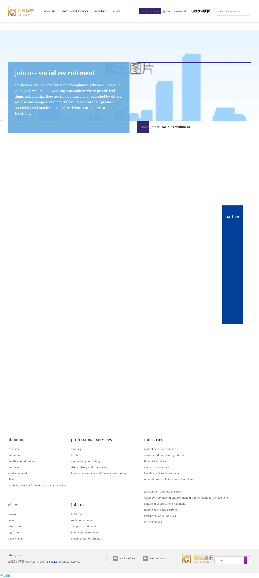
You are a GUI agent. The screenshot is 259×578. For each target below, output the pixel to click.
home (145, 127)
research (13, 514)
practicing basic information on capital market (37, 485)
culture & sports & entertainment (165, 503)
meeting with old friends (86, 538)
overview (13, 449)
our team (13, 467)
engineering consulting (85, 461)
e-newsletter (15, 538)
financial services (155, 461)
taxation (76, 455)
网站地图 (5, 575)
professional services (91, 439)
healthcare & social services (161, 473)
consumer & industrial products (164, 455)
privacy (12, 555)
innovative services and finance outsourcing (99, 473)
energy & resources (156, 467)
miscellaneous (153, 522)
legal (19, 555)
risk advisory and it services (88, 467)
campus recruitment (83, 526)
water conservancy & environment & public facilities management (186, 497)
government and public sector (163, 491)
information (15, 526)
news (11, 520)
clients (12, 479)
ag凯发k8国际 (200, 11)
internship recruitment (85, 532)
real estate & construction (160, 449)
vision (14, 504)
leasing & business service (160, 509)
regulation (14, 532)
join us (155, 127)
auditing (76, 449)
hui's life (76, 514)
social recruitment (82, 520)
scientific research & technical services (168, 479)
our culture (14, 455)
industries (153, 439)
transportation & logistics (160, 515)
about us (16, 439)
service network (18, 473)
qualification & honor (21, 461)
